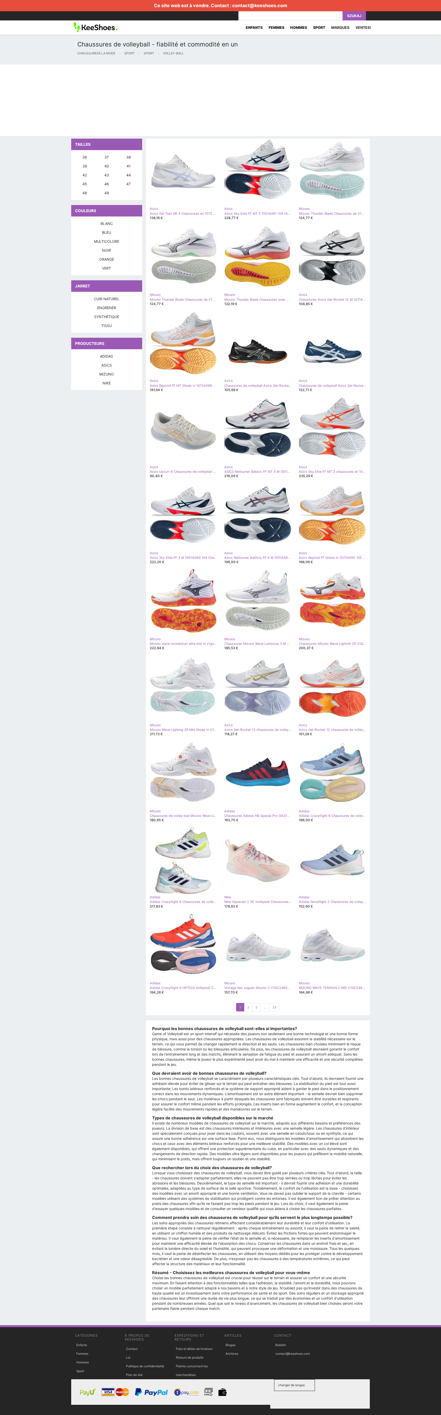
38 (128, 157)
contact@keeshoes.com (259, 5)
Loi (128, 1357)
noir (106, 250)
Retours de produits (189, 1357)
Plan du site (134, 1375)
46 (106, 184)
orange (106, 259)
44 (128, 175)
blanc (107, 223)
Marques (340, 27)
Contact (132, 1349)
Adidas (106, 356)
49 (106, 193)
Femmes (82, 1354)
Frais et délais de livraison (194, 1349)
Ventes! (363, 27)
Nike (107, 383)
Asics (106, 365)
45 (84, 184)
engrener (106, 308)
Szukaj (354, 16)
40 (106, 166)
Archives (232, 1354)
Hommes (82, 1362)
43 (106, 175)
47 (128, 184)
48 (84, 193)
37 (106, 157)
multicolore (106, 241)
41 (129, 166)
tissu (106, 325)
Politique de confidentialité (145, 1366)
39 (84, 166)
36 (84, 157)
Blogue (231, 1345)
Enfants (81, 1345)
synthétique (106, 317)
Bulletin (280, 1345)
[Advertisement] (153, 100)
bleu (106, 232)
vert (106, 268)
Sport (80, 1371)
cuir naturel (106, 299)
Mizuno (106, 374)
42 (84, 175)
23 (274, 1007)
